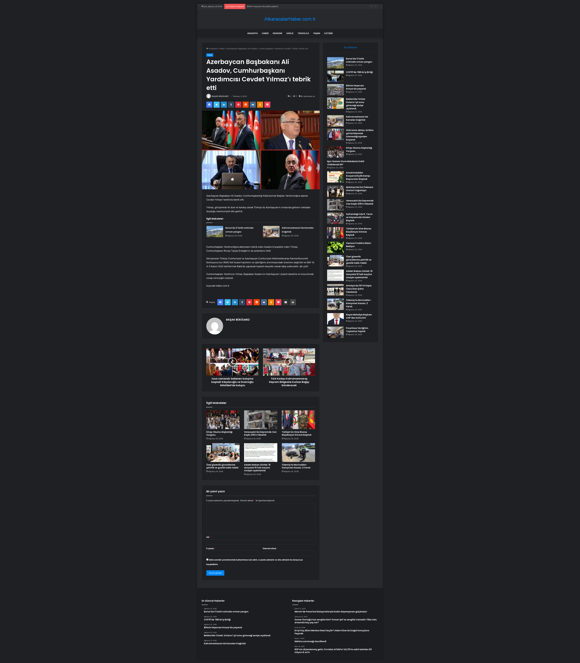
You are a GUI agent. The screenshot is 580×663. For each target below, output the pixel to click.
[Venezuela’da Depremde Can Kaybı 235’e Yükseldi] (260, 419)
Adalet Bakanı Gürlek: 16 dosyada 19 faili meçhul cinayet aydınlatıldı (257, 467)
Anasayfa (252, 33)
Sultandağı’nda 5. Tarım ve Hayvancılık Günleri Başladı (359, 217)
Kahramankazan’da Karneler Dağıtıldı (357, 118)
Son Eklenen (350, 47)
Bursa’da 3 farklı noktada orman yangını (359, 60)
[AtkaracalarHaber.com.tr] (290, 19)
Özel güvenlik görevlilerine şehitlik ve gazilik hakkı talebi (222, 466)
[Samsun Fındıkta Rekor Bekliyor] (335, 247)
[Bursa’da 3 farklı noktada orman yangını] (214, 231)
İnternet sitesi (269, 548)
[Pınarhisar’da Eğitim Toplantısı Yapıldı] (335, 332)
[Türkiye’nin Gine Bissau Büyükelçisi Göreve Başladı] (298, 419)
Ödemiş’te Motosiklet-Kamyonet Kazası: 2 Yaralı (296, 466)
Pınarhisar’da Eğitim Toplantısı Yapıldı (357, 330)
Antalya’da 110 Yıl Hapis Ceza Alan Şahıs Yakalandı (359, 288)
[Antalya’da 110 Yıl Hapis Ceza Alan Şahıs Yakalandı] (335, 289)
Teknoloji (303, 33)
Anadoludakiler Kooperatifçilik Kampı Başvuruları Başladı (358, 176)
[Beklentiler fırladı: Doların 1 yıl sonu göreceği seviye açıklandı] (335, 103)
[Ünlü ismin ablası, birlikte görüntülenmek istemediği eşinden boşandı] (335, 134)
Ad (208, 537)
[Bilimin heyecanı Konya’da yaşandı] (335, 89)
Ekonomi (277, 33)
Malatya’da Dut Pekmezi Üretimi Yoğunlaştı (359, 189)
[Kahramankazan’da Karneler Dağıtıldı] (271, 231)
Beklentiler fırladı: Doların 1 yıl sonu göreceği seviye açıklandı (356, 104)
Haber (265, 33)
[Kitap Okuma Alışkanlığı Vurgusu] (223, 419)
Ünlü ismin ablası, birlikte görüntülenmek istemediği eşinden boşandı (360, 135)
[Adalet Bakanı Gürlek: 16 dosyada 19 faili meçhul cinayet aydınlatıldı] (260, 452)
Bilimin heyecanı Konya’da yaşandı (356, 87)
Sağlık (289, 33)
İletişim (328, 33)
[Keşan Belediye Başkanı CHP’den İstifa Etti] (335, 318)
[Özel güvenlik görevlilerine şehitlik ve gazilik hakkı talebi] (223, 452)
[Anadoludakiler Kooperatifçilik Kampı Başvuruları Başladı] (335, 176)
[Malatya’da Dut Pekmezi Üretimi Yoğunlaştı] (335, 191)
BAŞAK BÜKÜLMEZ (220, 96)
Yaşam (316, 33)
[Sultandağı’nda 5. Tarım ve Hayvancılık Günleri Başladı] (335, 218)
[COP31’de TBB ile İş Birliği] (335, 76)
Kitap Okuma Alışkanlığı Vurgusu (219, 433)
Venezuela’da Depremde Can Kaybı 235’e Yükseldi (260, 433)
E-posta (210, 548)
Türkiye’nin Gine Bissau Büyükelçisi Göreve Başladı (296, 433)
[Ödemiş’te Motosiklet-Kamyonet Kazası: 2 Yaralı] (298, 452)
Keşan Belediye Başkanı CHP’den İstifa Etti (359, 316)
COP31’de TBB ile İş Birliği (359, 72)
